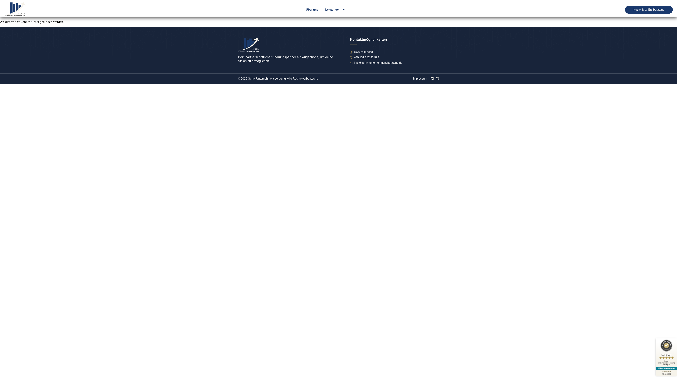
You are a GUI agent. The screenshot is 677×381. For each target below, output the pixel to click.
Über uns (312, 9)
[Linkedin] (432, 78)
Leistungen (332, 9)
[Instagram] (437, 78)
